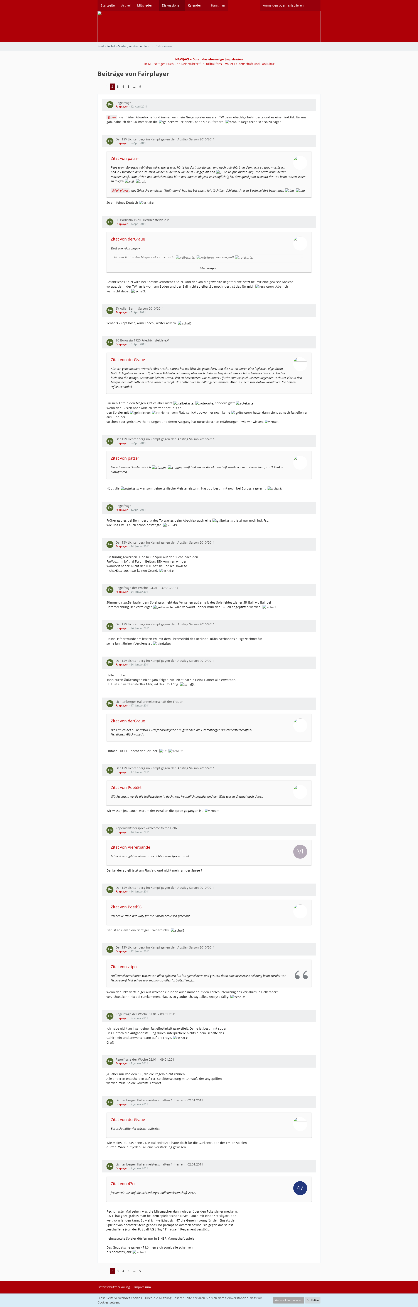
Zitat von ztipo (124, 966)
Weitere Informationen (288, 1300)
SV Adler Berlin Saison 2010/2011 (140, 308)
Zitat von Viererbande (130, 847)
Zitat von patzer (125, 158)
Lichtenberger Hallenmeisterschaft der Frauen (149, 702)
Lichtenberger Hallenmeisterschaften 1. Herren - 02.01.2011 (159, 1100)
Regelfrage (123, 103)
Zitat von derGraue (128, 239)
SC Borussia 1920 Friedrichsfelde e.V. (142, 220)
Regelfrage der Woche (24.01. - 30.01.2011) (147, 588)
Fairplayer (122, 106)
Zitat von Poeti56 (126, 787)
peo (113, 117)
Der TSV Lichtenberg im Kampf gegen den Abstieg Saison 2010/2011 (165, 139)
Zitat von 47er (123, 1183)
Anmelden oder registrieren (283, 5)
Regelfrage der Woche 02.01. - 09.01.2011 (146, 1014)
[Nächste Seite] (146, 87)
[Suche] (313, 5)
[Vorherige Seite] (101, 87)
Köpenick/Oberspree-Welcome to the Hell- (146, 828)
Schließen (313, 1300)
